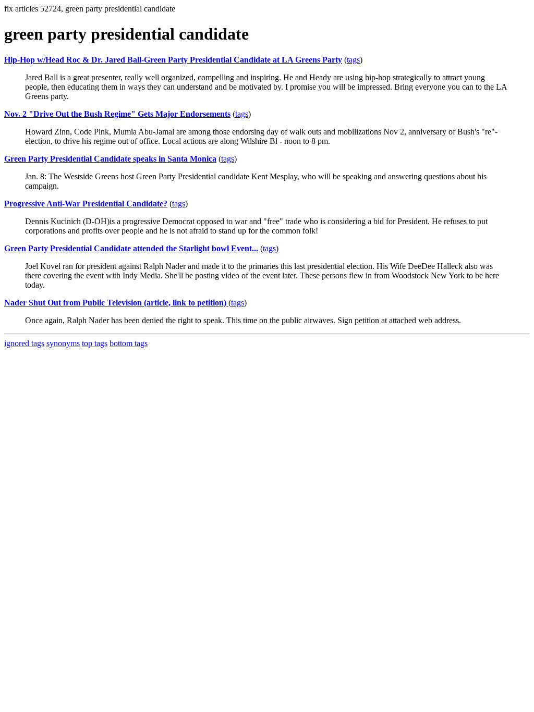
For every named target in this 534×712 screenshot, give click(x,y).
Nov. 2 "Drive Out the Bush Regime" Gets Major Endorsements (117, 113)
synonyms (63, 343)
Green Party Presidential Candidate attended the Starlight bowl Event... (131, 248)
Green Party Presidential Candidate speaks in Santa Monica (110, 158)
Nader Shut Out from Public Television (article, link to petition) (116, 302)
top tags (94, 343)
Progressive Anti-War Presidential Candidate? (85, 203)
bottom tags (129, 343)
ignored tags (24, 343)
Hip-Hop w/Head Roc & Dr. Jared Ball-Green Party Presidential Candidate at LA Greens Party (173, 59)
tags (353, 59)
